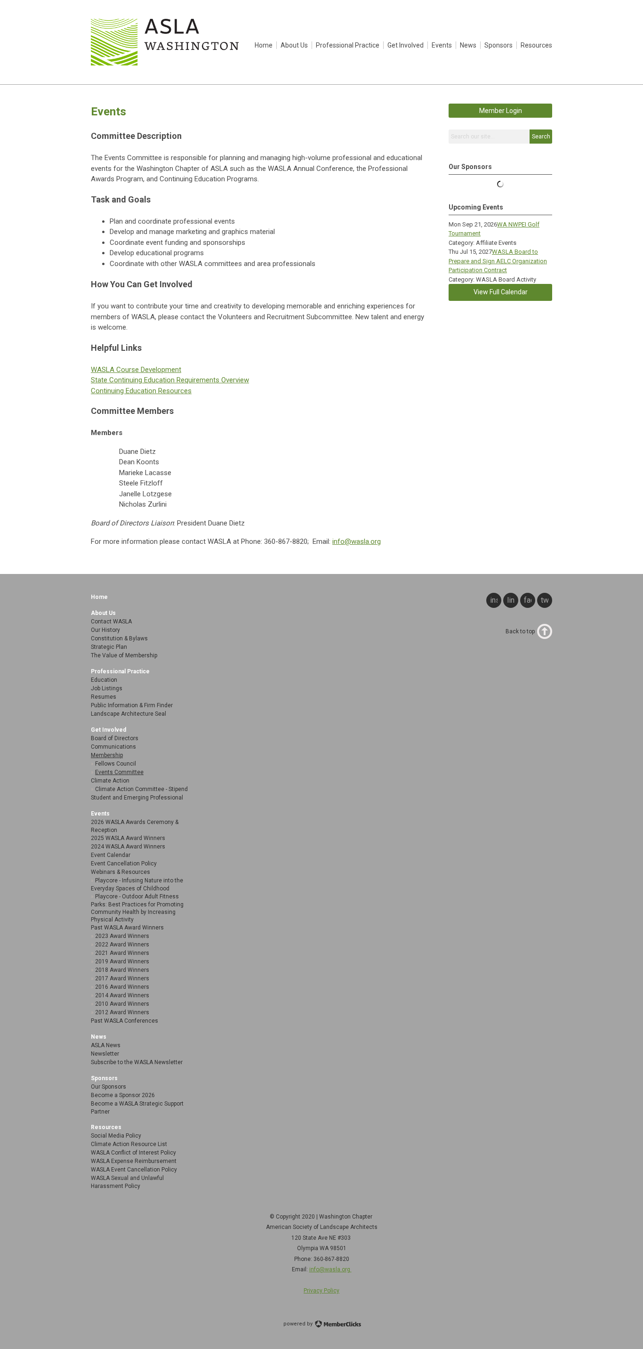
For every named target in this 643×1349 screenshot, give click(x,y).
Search (541, 136)
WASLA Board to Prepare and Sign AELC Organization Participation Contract (498, 261)
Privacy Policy (321, 1290)
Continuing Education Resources (141, 391)
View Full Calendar (501, 292)
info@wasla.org (356, 541)
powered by (298, 1324)
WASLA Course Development (136, 369)
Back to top (520, 631)
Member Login (500, 110)
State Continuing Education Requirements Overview (170, 380)
